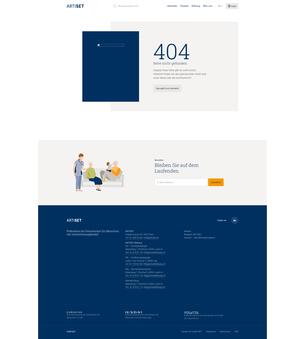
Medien (187, 231)
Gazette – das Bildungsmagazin (199, 237)
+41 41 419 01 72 (133, 287)
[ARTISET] (89, 6)
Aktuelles (172, 5)
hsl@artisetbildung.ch (154, 252)
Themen (184, 5)
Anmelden (216, 182)
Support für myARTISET (191, 331)
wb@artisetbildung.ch (154, 287)
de (219, 6)
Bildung (196, 5)
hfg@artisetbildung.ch (154, 275)
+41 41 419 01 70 (133, 252)
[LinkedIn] (234, 220)
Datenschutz (225, 331)
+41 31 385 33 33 (133, 237)
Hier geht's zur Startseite (167, 88)
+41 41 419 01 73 (133, 275)
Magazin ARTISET (193, 234)
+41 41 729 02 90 (133, 264)
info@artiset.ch (151, 237)
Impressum (211, 331)
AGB (236, 331)
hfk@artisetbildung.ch (154, 264)
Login (233, 6)
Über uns (207, 5)
